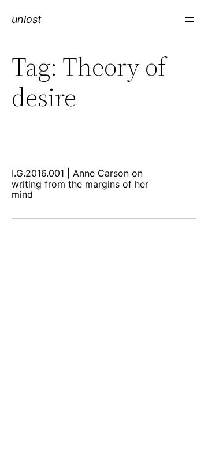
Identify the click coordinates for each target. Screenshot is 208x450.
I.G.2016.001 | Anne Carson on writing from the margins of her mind (80, 184)
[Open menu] (189, 20)
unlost (27, 19)
